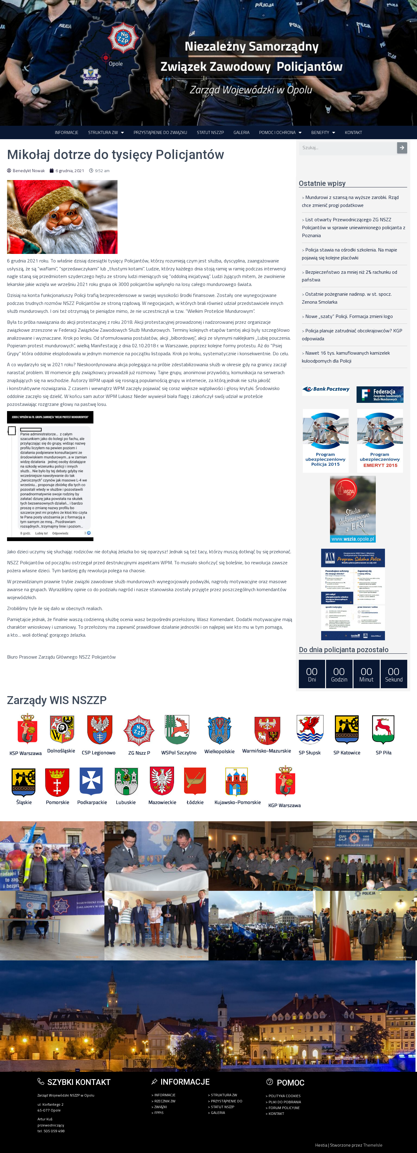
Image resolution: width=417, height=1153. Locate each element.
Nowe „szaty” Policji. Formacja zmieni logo (349, 316)
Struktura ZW (103, 132)
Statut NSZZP (210, 132)
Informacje (66, 132)
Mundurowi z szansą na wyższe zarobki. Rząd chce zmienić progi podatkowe (350, 201)
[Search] (402, 147)
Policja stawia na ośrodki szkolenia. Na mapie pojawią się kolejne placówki (349, 253)
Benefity (320, 132)
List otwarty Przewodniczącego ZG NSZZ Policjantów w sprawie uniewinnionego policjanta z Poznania (353, 227)
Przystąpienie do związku (160, 132)
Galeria (241, 132)
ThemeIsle (373, 1145)
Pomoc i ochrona (277, 132)
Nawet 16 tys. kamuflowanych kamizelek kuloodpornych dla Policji (346, 356)
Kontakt (353, 132)
